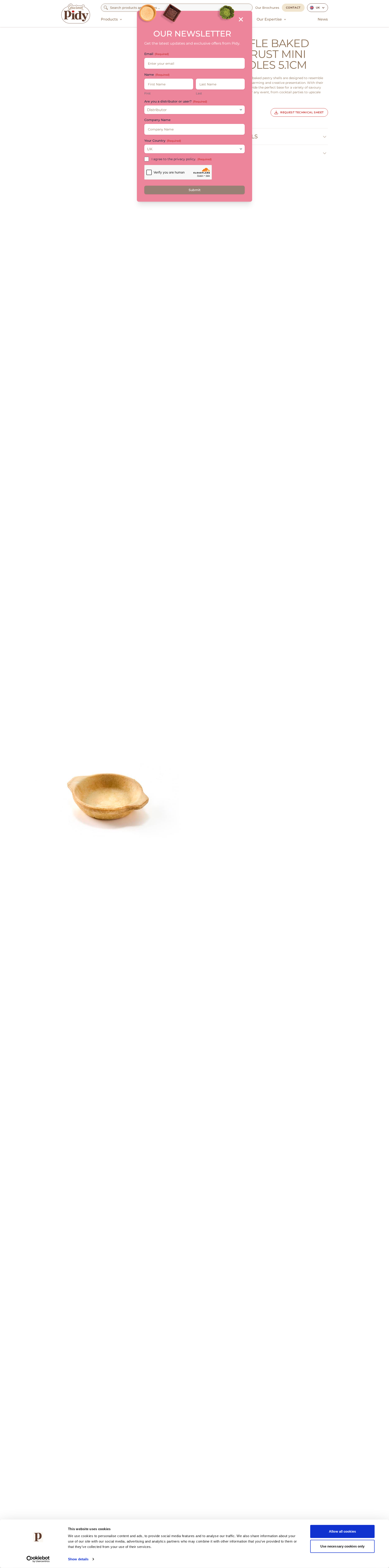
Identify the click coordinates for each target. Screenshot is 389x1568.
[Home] (75, 13)
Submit (195, 190)
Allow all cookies (342, 1531)
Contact (293, 7)
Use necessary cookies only (342, 1546)
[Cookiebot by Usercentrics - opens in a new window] (38, 1559)
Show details (78, 1559)
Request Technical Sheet (302, 112)
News (323, 19)
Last (199, 93)
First (147, 93)
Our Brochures (267, 8)
